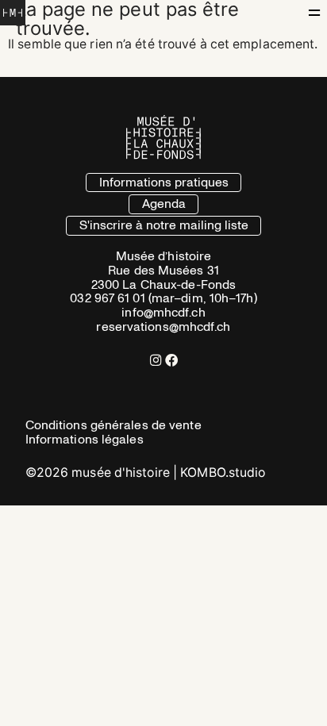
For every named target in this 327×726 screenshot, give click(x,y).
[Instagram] (155, 360)
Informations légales (84, 439)
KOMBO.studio (222, 472)
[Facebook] (171, 360)
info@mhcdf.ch (163, 312)
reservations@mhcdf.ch (163, 327)
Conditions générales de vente (113, 425)
